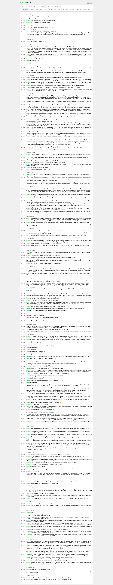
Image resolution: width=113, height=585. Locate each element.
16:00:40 (23, 520)
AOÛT (58, 9)
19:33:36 (23, 235)
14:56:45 (23, 240)
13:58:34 (23, 194)
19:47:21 (23, 302)
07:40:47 (23, 174)
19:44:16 (23, 468)
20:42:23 (23, 473)
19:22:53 (23, 211)
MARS (36, 9)
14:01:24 (23, 197)
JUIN (49, 9)
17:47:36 (23, 167)
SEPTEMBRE (64, 9)
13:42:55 (23, 157)
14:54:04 (23, 498)
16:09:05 (23, 526)
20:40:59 (23, 560)
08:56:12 (23, 326)
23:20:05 (23, 147)
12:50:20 (23, 336)
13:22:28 (23, 541)
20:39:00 (23, 471)
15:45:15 (23, 404)
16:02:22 (23, 523)
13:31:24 (23, 382)
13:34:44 (23, 495)
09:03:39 (23, 331)
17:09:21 (23, 418)
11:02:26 (23, 569)
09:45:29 (23, 489)
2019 (41, 6)
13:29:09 (23, 283)
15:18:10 (23, 550)
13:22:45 (23, 58)
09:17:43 (23, 113)
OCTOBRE (72, 9)
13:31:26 (23, 384)
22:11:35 (23, 313)
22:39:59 (23, 320)
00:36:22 (23, 66)
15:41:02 (23, 395)
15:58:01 (23, 411)
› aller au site (89, 3)
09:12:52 (23, 109)
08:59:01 (23, 329)
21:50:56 (23, 85)
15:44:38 (23, 402)
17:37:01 (23, 571)
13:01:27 (23, 447)
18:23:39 (23, 146)
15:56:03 (23, 409)
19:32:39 (23, 298)
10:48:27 (23, 122)
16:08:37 (23, 259)
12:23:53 (23, 22)
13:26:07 (23, 376)
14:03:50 (23, 200)
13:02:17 (23, 517)
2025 (64, 6)
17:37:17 (23, 263)
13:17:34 (23, 364)
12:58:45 (23, 512)
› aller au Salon (89, 2)
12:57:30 (23, 345)
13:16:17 (23, 361)
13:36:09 (23, 252)
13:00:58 (23, 356)
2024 (60, 6)
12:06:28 (23, 222)
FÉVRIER (31, 9)
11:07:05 (23, 480)
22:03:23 (23, 308)
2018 (38, 6)
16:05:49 (23, 255)
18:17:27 (23, 136)
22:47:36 (23, 70)
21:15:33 (23, 531)
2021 (49, 6)
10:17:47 (23, 154)
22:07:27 (23, 310)
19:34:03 (23, 466)
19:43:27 (23, 300)
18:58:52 (23, 464)
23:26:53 (23, 562)
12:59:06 (23, 354)
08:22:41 (23, 104)
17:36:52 (23, 160)
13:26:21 (23, 378)
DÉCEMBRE (86, 9)
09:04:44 (23, 18)
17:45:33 (23, 164)
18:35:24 (23, 462)
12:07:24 (23, 280)
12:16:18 (23, 67)
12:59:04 (23, 352)
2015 (27, 6)
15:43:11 (23, 399)
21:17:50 (23, 534)
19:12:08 (23, 579)
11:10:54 (23, 51)
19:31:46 (23, 295)
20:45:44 (23, 32)
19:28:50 (23, 27)
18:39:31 (23, 77)
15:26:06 (23, 245)
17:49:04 (23, 169)
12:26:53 (23, 443)
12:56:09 (23, 339)
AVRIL (41, 9)
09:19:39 (23, 116)
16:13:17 (23, 577)
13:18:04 (23, 54)
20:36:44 (23, 31)
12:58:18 (23, 349)
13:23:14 (23, 370)
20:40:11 (23, 558)
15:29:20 (23, 388)
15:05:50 (23, 177)
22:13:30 (23, 319)
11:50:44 (23, 428)
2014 (23, 6)
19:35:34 (23, 268)
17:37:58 (23, 162)
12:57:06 (23, 342)
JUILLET (53, 9)
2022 (52, 6)
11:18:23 (23, 133)
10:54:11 (23, 131)
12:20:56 (23, 505)
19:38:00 (23, 273)
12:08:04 (23, 431)
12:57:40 (23, 347)
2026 (67, 6)
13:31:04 (23, 380)
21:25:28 (23, 82)
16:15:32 (23, 456)
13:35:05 (23, 387)
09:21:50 (23, 119)
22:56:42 (23, 36)
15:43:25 (23, 182)
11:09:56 (23, 46)
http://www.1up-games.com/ (32, 271)
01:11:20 (23, 16)
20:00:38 (23, 469)
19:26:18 (23, 25)
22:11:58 (23, 315)
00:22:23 (23, 503)
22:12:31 (23, 317)
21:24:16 (23, 79)
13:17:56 (23, 366)
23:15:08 (23, 87)
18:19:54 (23, 139)
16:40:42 (23, 24)
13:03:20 (23, 360)
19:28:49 (23, 230)
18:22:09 (23, 142)
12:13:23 (23, 434)
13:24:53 (23, 373)
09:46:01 (23, 493)
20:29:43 (23, 306)
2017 (34, 6)
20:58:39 (23, 41)
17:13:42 (23, 421)
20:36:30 (23, 29)
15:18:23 (23, 554)
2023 (56, 6)
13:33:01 (23, 288)
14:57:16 (23, 243)
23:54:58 (23, 89)
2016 (30, 6)
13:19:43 (23, 368)
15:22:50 (23, 454)
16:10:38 (23, 414)
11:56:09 (23, 218)
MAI (45, 9)
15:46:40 (23, 406)
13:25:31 (23, 375)
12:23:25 (23, 20)
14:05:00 (23, 203)
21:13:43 (23, 529)
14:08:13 (23, 207)
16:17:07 (23, 459)
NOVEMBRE (79, 9)
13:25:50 (23, 60)
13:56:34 (23, 188)
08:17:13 (23, 95)
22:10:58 (23, 312)
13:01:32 (23, 358)
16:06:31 (23, 257)
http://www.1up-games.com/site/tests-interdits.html (44, 412)
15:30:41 (23, 393)
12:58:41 (23, 351)
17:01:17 (23, 293)
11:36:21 (23, 481)
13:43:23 (23, 545)
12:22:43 (23, 437)
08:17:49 (23, 101)
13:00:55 (23, 514)
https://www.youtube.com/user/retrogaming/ (35, 304)
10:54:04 (23, 127)
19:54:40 (23, 483)
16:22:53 (23, 292)
